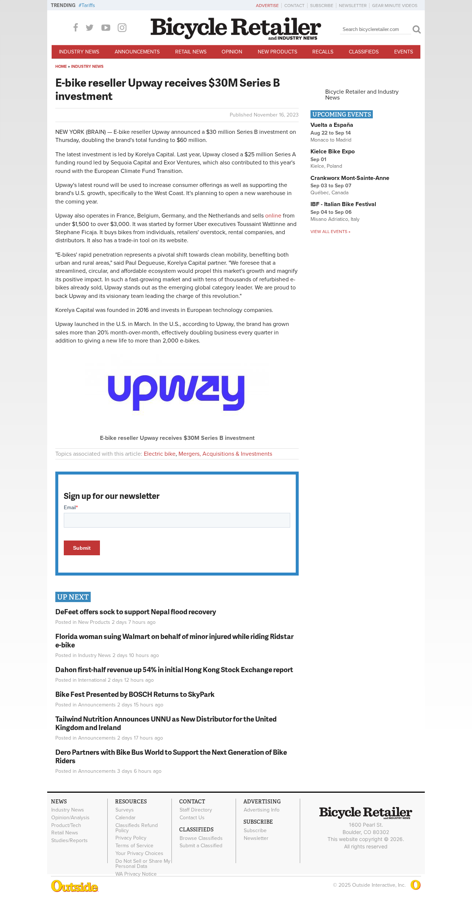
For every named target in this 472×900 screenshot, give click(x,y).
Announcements (137, 52)
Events (403, 52)
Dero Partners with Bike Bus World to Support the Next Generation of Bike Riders (171, 756)
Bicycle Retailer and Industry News (362, 94)
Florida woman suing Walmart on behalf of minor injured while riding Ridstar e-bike (174, 640)
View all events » (330, 231)
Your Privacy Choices (139, 853)
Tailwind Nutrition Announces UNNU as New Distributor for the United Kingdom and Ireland (166, 723)
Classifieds (364, 52)
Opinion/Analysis (70, 817)
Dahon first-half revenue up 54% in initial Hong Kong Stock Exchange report (174, 669)
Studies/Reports (69, 841)
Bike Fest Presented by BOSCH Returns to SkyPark (135, 694)
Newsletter (353, 5)
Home (61, 66)
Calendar (125, 817)
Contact (294, 5)
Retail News (190, 52)
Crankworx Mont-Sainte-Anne (349, 178)
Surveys (124, 810)
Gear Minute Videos (394, 5)
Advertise (267, 5)
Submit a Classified (201, 846)
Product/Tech (66, 825)
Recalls (322, 52)
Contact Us (192, 817)
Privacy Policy (130, 838)
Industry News (79, 52)
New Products (277, 52)
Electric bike (160, 454)
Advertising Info (262, 810)
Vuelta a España (331, 125)
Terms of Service (134, 846)
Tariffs (88, 5)
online (273, 215)
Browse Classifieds (201, 838)
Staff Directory (196, 810)
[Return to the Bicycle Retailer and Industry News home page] (236, 38)
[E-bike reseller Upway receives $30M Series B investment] (177, 432)
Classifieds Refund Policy (136, 827)
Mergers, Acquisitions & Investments (225, 454)
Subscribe (321, 5)
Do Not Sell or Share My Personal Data (142, 863)
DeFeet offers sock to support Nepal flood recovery (135, 611)
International (92, 680)
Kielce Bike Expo (332, 151)
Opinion (232, 52)
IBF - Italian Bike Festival (343, 204)
